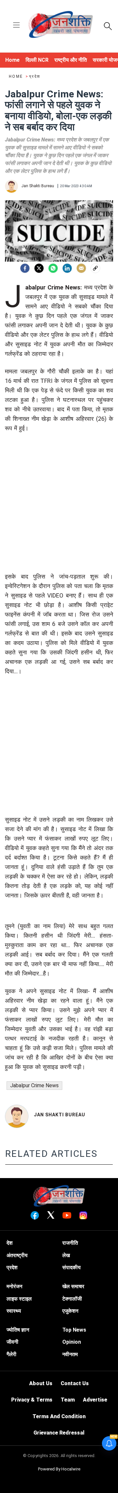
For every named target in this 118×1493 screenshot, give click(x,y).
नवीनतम (70, 1354)
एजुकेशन (70, 1311)
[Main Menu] (16, 26)
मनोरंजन (14, 1286)
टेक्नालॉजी (72, 1299)
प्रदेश (34, 76)
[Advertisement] (59, 513)
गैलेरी (11, 1354)
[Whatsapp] (53, 268)
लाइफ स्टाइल (19, 1299)
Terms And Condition (59, 1416)
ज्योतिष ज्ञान (18, 1330)
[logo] (60, 25)
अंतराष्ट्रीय (17, 1255)
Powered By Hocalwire (59, 1469)
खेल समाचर (73, 1286)
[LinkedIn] (67, 268)
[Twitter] (39, 268)
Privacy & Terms (31, 1400)
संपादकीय (71, 1267)
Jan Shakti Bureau (59, 1114)
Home (17, 76)
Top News (74, 1330)
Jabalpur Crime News (34, 1085)
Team (68, 1400)
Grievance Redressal (59, 1433)
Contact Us (75, 1383)
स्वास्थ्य (14, 1311)
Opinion (71, 1342)
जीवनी (12, 1342)
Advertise (95, 1400)
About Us (40, 1383)
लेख (66, 1255)
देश (9, 1243)
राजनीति (70, 1243)
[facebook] (25, 268)
